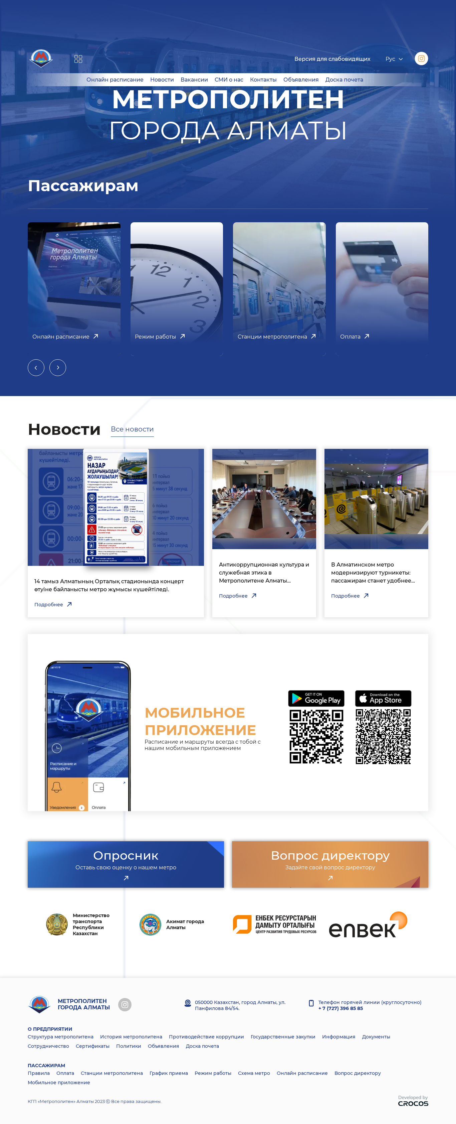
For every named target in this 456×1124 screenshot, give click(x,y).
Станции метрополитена (112, 1073)
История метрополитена (131, 1037)
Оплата (65, 1073)
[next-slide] (57, 367)
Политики (128, 1046)
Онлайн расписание (115, 80)
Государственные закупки (283, 1037)
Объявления (301, 80)
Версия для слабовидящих (332, 59)
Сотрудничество (48, 1046)
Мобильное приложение (59, 1083)
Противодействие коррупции (206, 1037)
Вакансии (194, 80)
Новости (162, 80)
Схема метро (254, 1073)
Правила (39, 1073)
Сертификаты (92, 1046)
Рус (390, 59)
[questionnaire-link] (126, 878)
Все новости (132, 429)
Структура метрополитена (60, 1037)
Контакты (263, 80)
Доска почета (344, 80)
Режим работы (213, 1073)
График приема (169, 1073)
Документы (376, 1037)
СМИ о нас (229, 80)
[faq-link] (330, 878)
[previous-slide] (36, 367)
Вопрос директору (357, 1073)
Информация (339, 1037)
